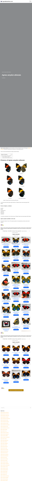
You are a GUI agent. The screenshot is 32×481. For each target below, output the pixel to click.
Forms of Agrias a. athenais (6, 156)
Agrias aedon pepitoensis (4, 440)
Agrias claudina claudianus (5, 463)
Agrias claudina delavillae (4, 477)
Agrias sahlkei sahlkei (4, 429)
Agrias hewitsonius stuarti (4, 423)
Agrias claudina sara (4, 474)
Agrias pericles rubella (4, 460)
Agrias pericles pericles (4, 446)
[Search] (30, 408)
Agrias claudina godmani (4, 469)
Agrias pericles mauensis (4, 449)
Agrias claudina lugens (4, 471)
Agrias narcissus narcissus (5, 432)
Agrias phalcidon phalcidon (5, 412)
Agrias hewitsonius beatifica (5, 421)
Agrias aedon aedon (4, 438)
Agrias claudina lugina (4, 472)
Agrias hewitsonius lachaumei (5, 424)
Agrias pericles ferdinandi (4, 455)
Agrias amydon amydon (4, 480)
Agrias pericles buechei (4, 452)
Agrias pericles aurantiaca (4, 454)
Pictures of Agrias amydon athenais (6, 155)
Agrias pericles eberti (4, 457)
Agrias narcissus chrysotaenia (5, 437)
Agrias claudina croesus (4, 466)
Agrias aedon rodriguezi (4, 443)
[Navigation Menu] (30, 1)
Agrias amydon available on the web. (7, 157)
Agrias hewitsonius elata (4, 426)
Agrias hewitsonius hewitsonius (5, 418)
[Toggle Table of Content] (11, 154)
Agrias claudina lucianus (4, 468)
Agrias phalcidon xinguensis (5, 415)
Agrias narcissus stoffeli (4, 435)
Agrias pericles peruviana (4, 451)
